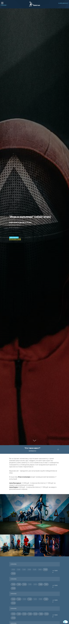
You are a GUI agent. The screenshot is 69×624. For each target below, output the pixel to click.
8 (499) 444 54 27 (63, 3)
